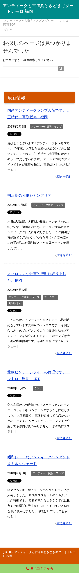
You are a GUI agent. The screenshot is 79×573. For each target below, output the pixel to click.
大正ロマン (50, 297)
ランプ (38, 388)
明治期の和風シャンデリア (29, 195)
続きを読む (64, 176)
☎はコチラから (41, 568)
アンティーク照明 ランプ (46, 126)
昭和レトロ (15, 303)
